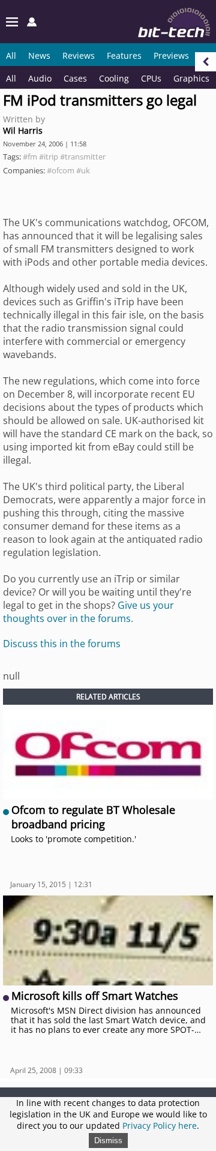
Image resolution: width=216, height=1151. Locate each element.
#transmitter (83, 156)
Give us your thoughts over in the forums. (88, 612)
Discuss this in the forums (62, 643)
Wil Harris (23, 130)
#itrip (48, 156)
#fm (30, 156)
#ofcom (60, 170)
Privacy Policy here (159, 1125)
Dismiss (108, 1140)
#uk (83, 170)
